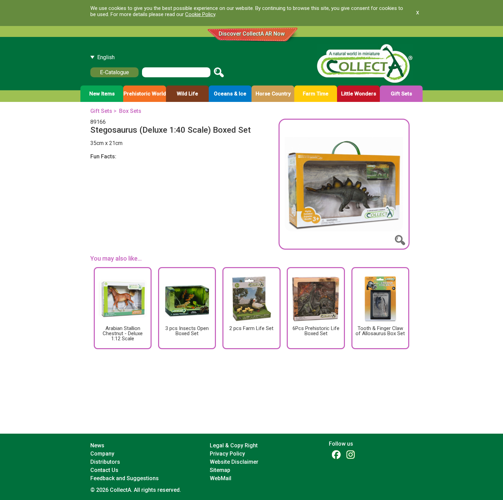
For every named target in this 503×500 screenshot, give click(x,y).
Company (102, 453)
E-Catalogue (114, 72)
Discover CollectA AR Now (252, 33)
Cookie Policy (200, 14)
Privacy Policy (227, 453)
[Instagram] (350, 454)
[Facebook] (336, 454)
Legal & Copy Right (234, 445)
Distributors (105, 462)
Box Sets (130, 111)
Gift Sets (101, 111)
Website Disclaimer (234, 462)
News (97, 445)
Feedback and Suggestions (124, 478)
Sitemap (220, 470)
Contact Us (104, 470)
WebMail (220, 478)
